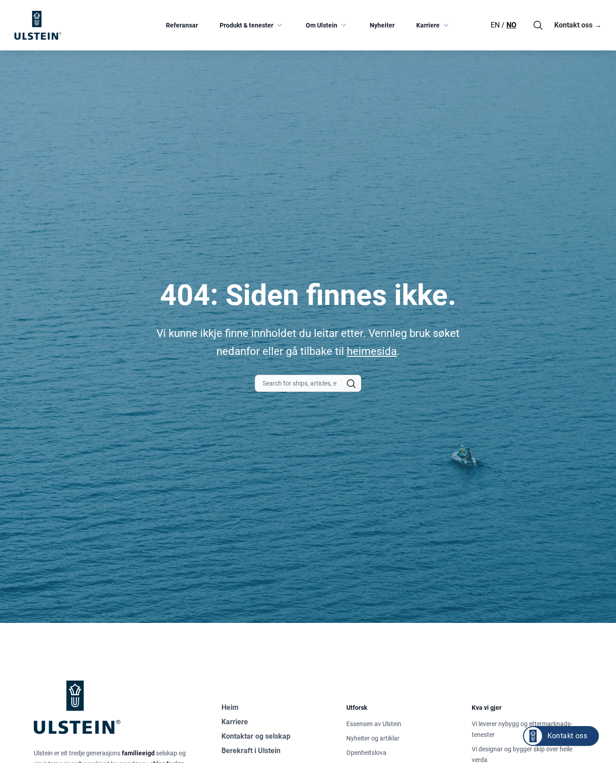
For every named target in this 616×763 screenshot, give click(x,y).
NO (511, 25)
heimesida (372, 351)
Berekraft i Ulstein (250, 750)
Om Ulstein (321, 25)
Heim (230, 707)
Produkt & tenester (246, 25)
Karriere (428, 25)
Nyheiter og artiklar (373, 738)
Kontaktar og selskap (255, 736)
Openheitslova (366, 752)
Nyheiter (382, 25)
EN (495, 25)
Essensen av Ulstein (373, 723)
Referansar (182, 25)
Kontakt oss (578, 25)
